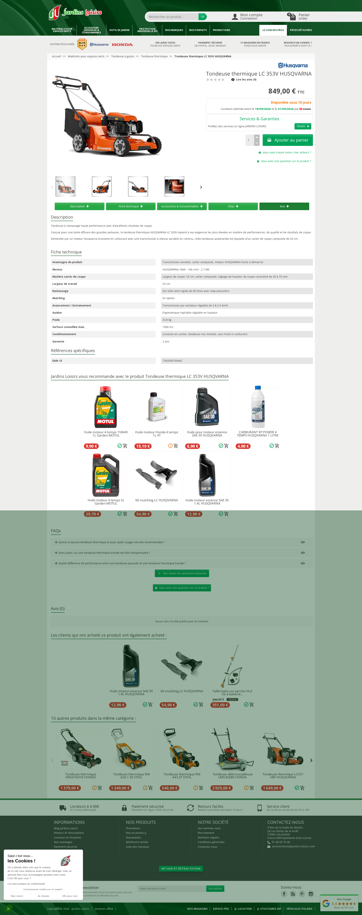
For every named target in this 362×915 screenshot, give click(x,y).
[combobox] (172, 16)
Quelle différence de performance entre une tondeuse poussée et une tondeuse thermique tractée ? (120, 563)
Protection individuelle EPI (147, 30)
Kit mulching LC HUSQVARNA (156, 500)
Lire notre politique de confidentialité (26, 884)
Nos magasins (197, 908)
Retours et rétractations (69, 833)
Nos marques (174, 30)
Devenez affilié (104, 908)
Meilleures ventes (137, 842)
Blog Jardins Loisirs (66, 828)
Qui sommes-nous (209, 828)
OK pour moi (69, 895)
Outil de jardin (119, 30)
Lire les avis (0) (246, 79)
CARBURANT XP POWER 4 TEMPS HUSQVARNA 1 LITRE (257, 433)
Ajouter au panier (291, 140)
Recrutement (206, 833)
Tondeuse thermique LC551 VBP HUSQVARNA (283, 775)
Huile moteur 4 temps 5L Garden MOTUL (106, 501)
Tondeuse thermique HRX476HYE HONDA (80, 775)
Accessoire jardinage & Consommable (91, 30)
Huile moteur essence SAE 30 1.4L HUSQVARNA (207, 501)
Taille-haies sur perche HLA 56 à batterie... (232, 692)
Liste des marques (137, 846)
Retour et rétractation (181, 868)
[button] (8, 908)
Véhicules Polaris (299, 908)
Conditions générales (211, 842)
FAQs (231, 206)
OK (203, 16)
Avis (282, 206)
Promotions (221, 30)
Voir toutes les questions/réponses (182, 573)
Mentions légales (208, 837)
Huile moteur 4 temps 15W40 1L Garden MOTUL (106, 433)
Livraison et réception (67, 837)
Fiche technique (129, 206)
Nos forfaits (198, 30)
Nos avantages (63, 842)
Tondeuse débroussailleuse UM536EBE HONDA (232, 775)
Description (77, 206)
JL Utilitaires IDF (269, 908)
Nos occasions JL (136, 833)
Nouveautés (133, 837)
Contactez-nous (207, 846)
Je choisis (43, 895)
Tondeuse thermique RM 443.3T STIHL (182, 775)
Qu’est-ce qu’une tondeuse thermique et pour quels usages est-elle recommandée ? (109, 542)
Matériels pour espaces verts (62, 30)
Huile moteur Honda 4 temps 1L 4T (156, 433)
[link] (284, 893)
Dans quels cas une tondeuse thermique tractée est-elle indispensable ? (102, 553)
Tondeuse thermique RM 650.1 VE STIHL (131, 775)
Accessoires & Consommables (180, 206)
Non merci (17, 895)
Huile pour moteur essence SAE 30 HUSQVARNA (207, 433)
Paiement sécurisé (65, 846)
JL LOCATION (243, 908)
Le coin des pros (273, 30)
